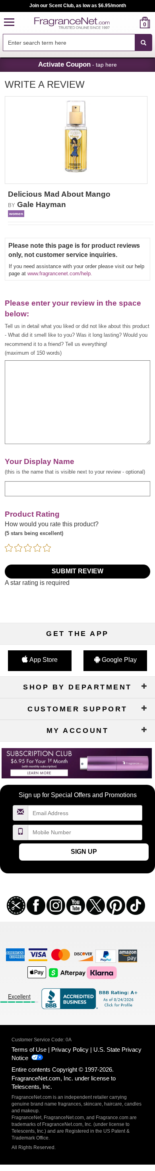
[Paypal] (105, 955)
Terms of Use (29, 1049)
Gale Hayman (41, 204)
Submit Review (77, 571)
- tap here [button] (77, 64)
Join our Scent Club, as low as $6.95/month (77, 5)
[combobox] (77, 42)
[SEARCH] (143, 42)
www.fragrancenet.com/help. (59, 273)
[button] (9, 22)
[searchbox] (69, 42)
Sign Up (84, 851)
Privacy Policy (70, 1049)
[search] (132, 22)
